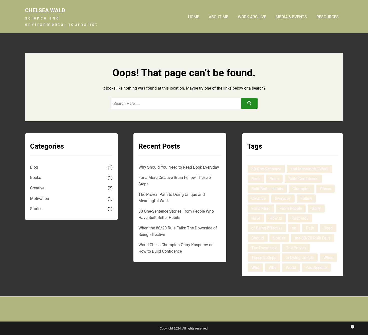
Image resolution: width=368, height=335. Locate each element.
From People (291, 208)
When (328, 257)
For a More (260, 208)
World (291, 267)
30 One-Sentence (266, 169)
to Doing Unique (300, 257)
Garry (316, 208)
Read (328, 228)
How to (276, 218)
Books (35, 177)
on (294, 228)
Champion (301, 188)
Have (255, 218)
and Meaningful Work (309, 169)
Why (272, 267)
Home (193, 17)
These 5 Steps (263, 257)
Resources (327, 17)
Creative (37, 188)
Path (310, 228)
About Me (218, 17)
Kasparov (300, 218)
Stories (36, 208)
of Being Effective (267, 228)
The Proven (296, 247)
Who (255, 267)
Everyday (283, 198)
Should (257, 238)
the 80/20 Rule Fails (312, 238)
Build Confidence (303, 178)
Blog (34, 167)
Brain (274, 178)
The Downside (264, 247)
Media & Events (291, 17)
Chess (325, 188)
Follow (306, 198)
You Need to (316, 267)
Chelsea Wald (45, 10)
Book (255, 178)
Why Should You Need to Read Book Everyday (178, 167)
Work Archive (252, 17)
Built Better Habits (267, 188)
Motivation (39, 198)
